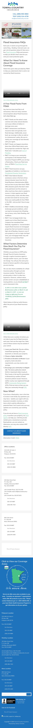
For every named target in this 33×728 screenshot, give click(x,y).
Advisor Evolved (20, 723)
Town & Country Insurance (13, 549)
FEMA (17, 438)
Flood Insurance (11, 52)
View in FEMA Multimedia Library (10, 100)
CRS (25, 387)
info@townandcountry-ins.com (20, 18)
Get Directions (11, 461)
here (9, 426)
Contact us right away (11, 294)
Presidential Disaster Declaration (15, 173)
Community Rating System (17, 383)
